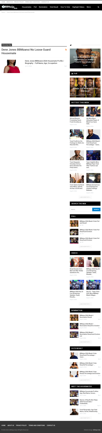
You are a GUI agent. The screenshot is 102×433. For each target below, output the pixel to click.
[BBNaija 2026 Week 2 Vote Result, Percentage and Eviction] (74, 374)
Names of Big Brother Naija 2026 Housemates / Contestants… (89, 401)
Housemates (26, 7)
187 (82, 242)
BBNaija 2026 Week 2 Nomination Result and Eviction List (90, 334)
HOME (3, 2)
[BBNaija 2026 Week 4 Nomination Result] (74, 318)
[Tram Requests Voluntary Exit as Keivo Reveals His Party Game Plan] (77, 155)
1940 (86, 65)
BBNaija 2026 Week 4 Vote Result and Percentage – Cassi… (88, 355)
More (89, 7)
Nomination (43, 7)
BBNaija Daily (97, 430)
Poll (35, 7)
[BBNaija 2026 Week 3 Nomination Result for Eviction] (74, 326)
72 (100, 405)
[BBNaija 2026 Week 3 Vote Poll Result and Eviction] (74, 232)
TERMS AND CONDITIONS (32, 2)
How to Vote (65, 7)
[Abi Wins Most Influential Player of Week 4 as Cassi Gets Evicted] (93, 111)
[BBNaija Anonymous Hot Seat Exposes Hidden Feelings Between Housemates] (93, 178)
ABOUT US (10, 2)
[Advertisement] (51, 28)
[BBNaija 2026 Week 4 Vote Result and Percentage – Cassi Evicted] (93, 134)
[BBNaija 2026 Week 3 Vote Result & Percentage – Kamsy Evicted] (74, 365)
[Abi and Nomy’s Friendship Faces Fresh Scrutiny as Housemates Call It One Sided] (77, 111)
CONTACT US (45, 2)
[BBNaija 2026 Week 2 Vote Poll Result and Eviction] (74, 240)
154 (82, 233)
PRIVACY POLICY (19, 2)
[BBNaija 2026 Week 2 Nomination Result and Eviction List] (74, 335)
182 (90, 94)
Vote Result (54, 7)
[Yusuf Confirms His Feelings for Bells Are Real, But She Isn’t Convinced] (77, 134)
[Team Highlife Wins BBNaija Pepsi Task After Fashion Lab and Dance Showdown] (93, 155)
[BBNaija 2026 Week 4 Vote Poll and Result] (74, 223)
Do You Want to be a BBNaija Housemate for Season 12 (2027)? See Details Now (85, 59)
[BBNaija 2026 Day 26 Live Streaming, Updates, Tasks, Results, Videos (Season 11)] (93, 262)
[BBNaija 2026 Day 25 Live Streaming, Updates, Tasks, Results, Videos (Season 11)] (77, 285)
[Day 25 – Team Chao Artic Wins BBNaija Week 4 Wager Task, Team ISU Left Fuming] (93, 285)
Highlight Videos (78, 7)
